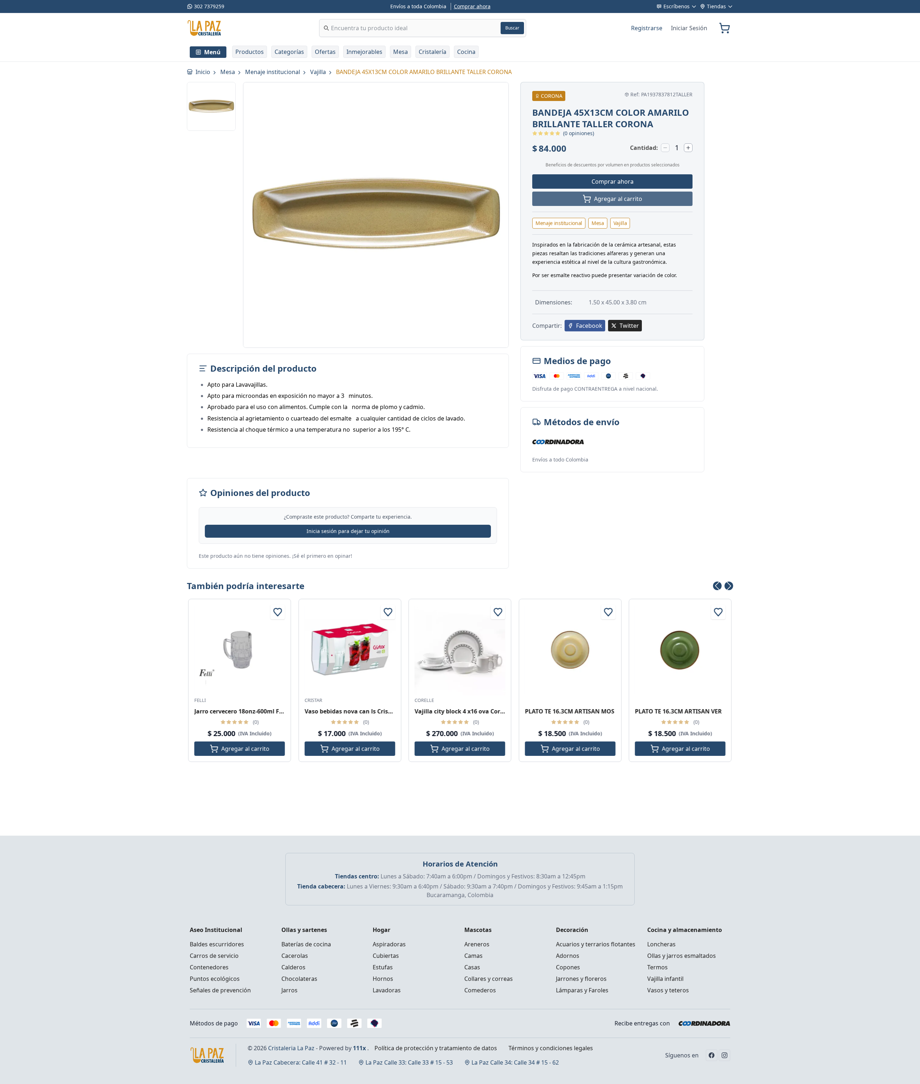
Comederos (480, 990)
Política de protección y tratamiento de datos (435, 1048)
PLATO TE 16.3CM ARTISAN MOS (569, 712)
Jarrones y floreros (581, 979)
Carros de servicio (214, 956)
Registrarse (646, 28)
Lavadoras (387, 990)
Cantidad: (644, 148)
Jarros (289, 990)
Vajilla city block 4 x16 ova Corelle (462, 712)
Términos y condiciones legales (551, 1048)
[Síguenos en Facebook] (711, 1055)
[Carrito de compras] (724, 28)
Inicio (204, 72)
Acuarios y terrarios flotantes (595, 944)
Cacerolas (294, 956)
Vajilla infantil (665, 979)
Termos (657, 967)
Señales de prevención (220, 990)
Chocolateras (299, 979)
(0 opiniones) (578, 133)
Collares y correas (488, 979)
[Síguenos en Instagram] (724, 1055)
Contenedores (209, 967)
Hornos (383, 979)
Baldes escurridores (217, 944)
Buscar (512, 28)
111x (359, 1048)
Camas (473, 956)
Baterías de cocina (306, 944)
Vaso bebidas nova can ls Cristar (350, 712)
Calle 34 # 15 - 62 (515, 1062)
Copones (568, 967)
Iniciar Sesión (689, 28)
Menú (212, 52)
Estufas (383, 967)
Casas (472, 967)
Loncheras (661, 944)
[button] (249, 52)
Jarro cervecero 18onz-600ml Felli (241, 712)
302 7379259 (209, 6)
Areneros (476, 944)
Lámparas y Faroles (582, 990)
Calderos (293, 967)
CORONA (551, 95)
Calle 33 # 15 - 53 (409, 1062)
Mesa (228, 72)
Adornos (567, 956)
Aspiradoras (389, 944)
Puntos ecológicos (215, 979)
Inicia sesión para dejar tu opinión (348, 531)
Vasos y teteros (668, 990)
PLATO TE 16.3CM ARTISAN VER (678, 712)
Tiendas (716, 6)
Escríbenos (676, 6)
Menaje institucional (273, 72)
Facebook (589, 326)
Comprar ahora (472, 6)
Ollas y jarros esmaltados (681, 956)
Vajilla (318, 72)
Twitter (629, 326)
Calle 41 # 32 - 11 (301, 1062)
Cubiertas (386, 956)
